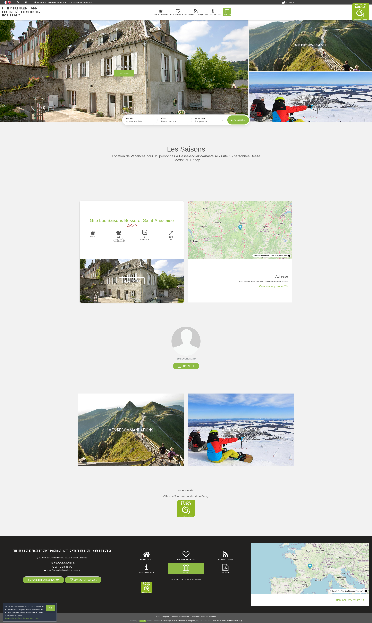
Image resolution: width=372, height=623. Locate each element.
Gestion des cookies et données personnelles (22, 618)
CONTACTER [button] (187, 365)
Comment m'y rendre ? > (273, 286)
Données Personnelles (180, 617)
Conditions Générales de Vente (203, 617)
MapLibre (283, 255)
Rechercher (239, 120)
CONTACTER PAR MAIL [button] (85, 579)
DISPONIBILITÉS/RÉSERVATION (43, 579)
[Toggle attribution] (289, 255)
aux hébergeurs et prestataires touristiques (178, 621)
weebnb (142, 621)
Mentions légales (162, 617)
